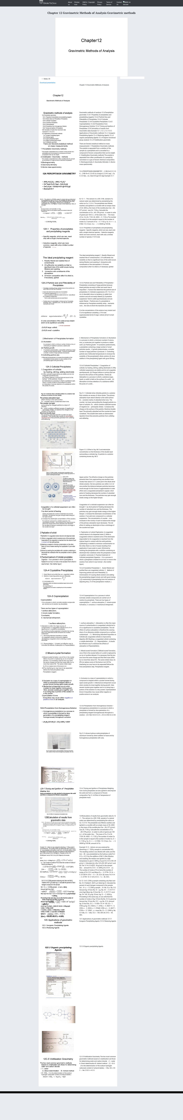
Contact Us (119, 3)
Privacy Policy (99, 3)
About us (70, 3)
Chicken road (76, 3)
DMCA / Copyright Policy (89, 3)
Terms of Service (109, 3)
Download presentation (47, 83)
